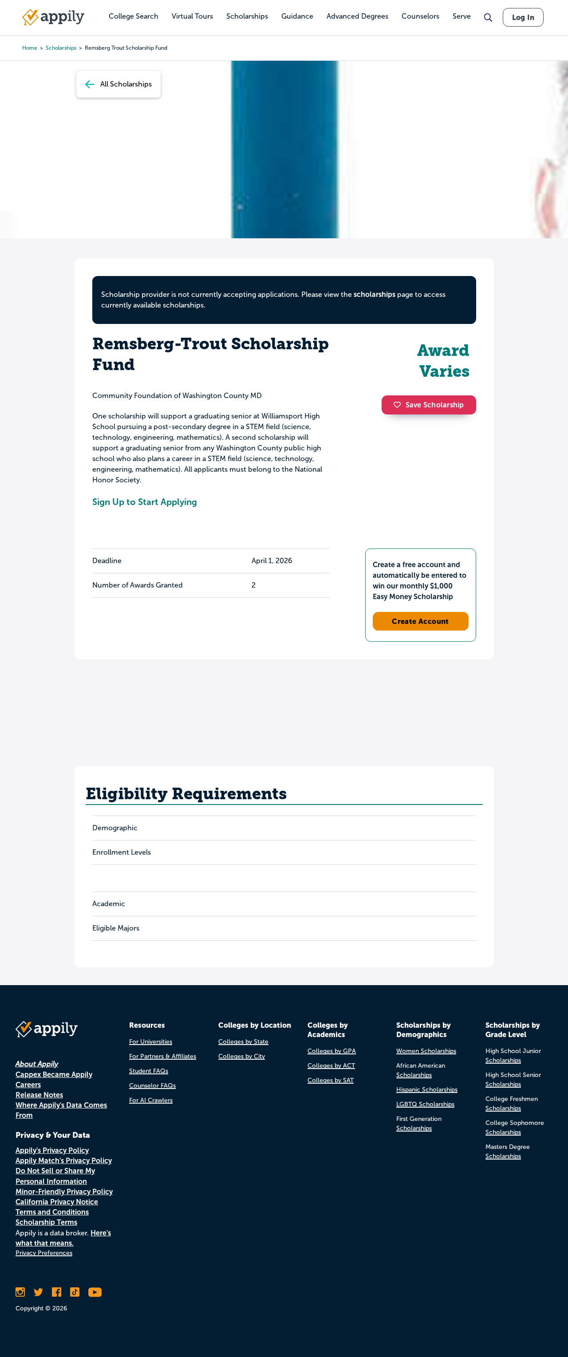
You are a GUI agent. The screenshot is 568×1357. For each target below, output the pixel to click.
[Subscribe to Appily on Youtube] (95, 1292)
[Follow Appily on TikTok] (74, 1292)
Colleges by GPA (332, 1051)
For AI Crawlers (151, 1100)
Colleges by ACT (331, 1065)
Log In (523, 17)
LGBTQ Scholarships (425, 1104)
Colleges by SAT (331, 1080)
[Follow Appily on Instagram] (20, 1292)
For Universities (150, 1041)
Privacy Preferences (44, 1253)
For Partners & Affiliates (162, 1056)
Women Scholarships (426, 1051)
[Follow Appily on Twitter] (38, 1292)
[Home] (53, 17)
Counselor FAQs (152, 1085)
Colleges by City (241, 1056)
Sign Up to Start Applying (144, 502)
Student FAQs (148, 1071)
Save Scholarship (435, 405)
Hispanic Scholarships (427, 1089)
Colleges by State (243, 1041)
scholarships (374, 294)
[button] (399, 404)
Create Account (420, 621)
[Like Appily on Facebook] (56, 1292)
